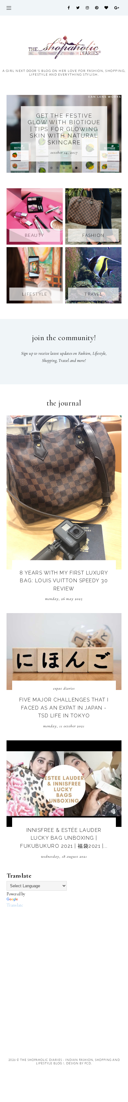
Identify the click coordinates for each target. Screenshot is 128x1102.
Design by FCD (78, 1063)
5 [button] (76, 168)
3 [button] (64, 168)
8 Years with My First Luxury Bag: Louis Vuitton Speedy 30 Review (64, 581)
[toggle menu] (9, 8)
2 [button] (58, 168)
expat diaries (64, 688)
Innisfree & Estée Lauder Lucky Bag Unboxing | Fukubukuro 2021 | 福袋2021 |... (64, 838)
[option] (64, 134)
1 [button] (51, 168)
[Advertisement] (64, 973)
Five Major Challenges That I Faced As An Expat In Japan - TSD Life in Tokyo (64, 708)
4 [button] (70, 168)
